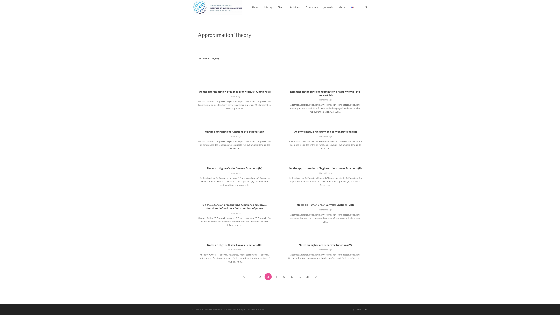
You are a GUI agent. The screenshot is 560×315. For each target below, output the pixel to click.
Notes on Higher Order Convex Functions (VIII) (325, 204)
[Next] (315, 276)
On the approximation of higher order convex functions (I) (235, 91)
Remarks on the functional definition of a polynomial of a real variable (325, 93)
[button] (261, 7)
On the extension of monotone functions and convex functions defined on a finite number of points (234, 206)
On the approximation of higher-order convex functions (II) (325, 168)
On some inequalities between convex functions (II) (325, 131)
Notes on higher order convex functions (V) (325, 245)
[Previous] (244, 276)
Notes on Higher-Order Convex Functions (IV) (234, 168)
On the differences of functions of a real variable (235, 131)
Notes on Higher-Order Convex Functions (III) (234, 245)
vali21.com (363, 309)
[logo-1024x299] (217, 7)
